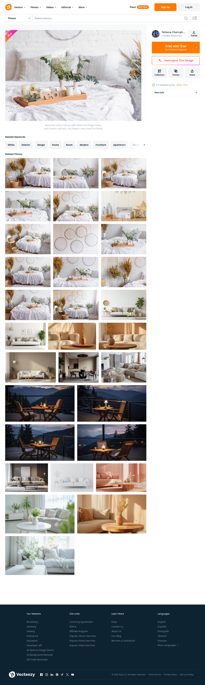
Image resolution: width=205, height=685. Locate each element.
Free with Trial (176, 47)
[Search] (186, 18)
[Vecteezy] (8, 7)
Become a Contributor (123, 640)
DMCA (73, 626)
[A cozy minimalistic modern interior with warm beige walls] (30, 367)
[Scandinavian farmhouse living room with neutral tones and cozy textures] (123, 367)
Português (163, 631)
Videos (50, 7)
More (81, 7)
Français (162, 640)
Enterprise (32, 635)
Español (162, 626)
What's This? (182, 85)
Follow (194, 35)
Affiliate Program (79, 631)
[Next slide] (141, 145)
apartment (119, 144)
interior (26, 144)
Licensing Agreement (81, 621)
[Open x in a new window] (67, 674)
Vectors (18, 7)
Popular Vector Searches (83, 635)
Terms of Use (155, 674)
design (41, 144)
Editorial (66, 7)
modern (84, 144)
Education (32, 640)
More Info (159, 92)
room (69, 144)
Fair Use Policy (187, 674)
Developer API (34, 645)
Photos (34, 7)
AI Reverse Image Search (40, 650)
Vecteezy (31, 626)
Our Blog (116, 635)
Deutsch (162, 635)
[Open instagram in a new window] (46, 674)
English (162, 621)
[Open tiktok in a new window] (62, 674)
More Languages (167, 645)
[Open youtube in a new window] (72, 674)
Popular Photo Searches (82, 640)
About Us (116, 631)
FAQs (114, 621)
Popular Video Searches (82, 645)
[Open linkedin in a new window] (52, 674)
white (11, 144)
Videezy (31, 631)
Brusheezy (32, 621)
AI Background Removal (40, 654)
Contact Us (117, 626)
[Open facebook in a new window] (41, 674)
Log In (188, 7)
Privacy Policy (170, 674)
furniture (101, 144)
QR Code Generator (37, 659)
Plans (133, 7)
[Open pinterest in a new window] (57, 674)
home (55, 144)
